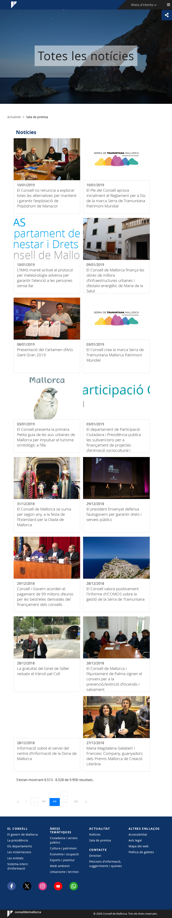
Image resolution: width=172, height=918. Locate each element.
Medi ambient (60, 866)
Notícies (94, 834)
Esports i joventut (62, 860)
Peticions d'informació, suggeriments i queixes (105, 863)
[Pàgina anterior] (18, 801)
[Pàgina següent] (86, 801)
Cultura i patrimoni (63, 848)
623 (77, 801)
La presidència (17, 840)
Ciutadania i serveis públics (64, 840)
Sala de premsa (100, 840)
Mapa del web (139, 846)
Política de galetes (141, 852)
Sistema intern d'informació (17, 866)
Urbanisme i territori (64, 872)
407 (45, 801)
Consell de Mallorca (20, 913)
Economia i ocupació (64, 854)
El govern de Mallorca (22, 834)
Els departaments (19, 846)
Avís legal (135, 840)
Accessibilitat (138, 834)
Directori (95, 856)
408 (56, 801)
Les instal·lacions (19, 852)
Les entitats (15, 858)
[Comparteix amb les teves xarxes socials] (167, 15)
